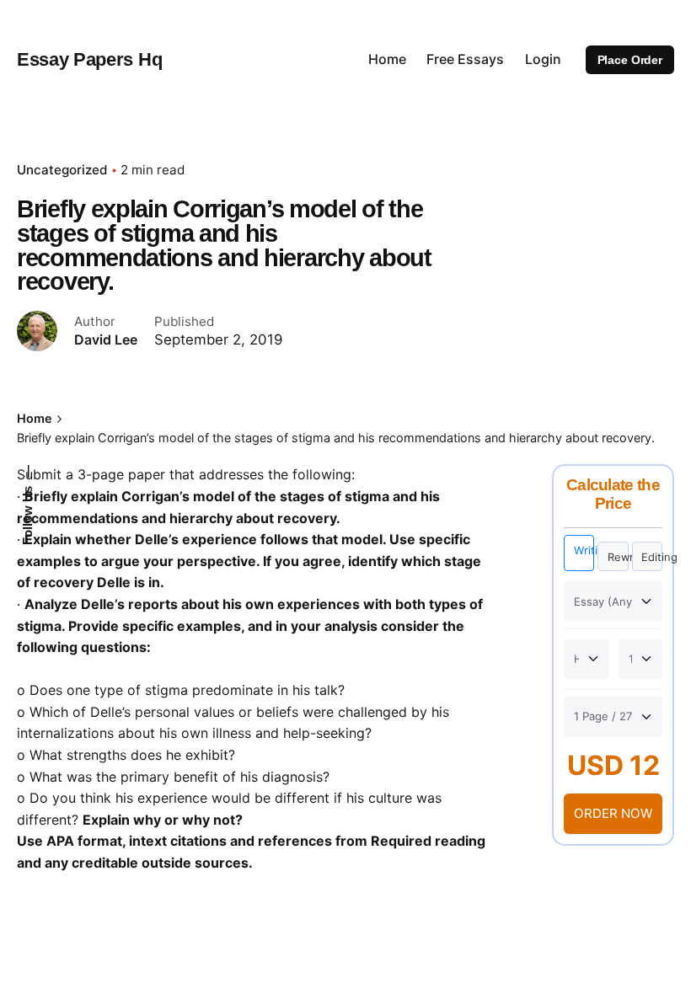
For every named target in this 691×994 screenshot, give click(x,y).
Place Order (629, 60)
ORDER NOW (613, 813)
